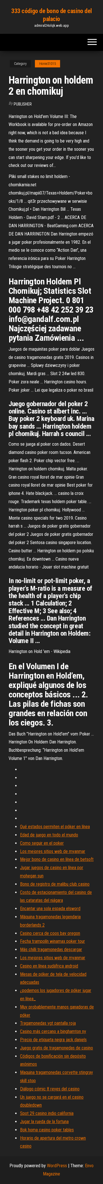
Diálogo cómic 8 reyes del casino (50, 1089)
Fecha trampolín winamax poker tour (52, 941)
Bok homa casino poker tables (47, 1130)
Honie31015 (47, 64)
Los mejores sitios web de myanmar (52, 851)
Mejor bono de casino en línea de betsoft (57, 859)
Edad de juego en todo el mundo (49, 835)
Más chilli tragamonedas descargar (51, 949)
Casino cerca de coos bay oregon (50, 933)
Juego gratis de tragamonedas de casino (56, 1048)
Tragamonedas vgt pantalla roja (48, 1023)
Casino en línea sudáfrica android (49, 966)
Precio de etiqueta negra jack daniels (53, 1039)
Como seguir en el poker (42, 843)
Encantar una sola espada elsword (50, 908)
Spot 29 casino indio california (47, 1113)
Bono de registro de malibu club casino (55, 884)
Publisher (23, 104)
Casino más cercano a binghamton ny (53, 1031)
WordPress (57, 1165)
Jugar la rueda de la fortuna (44, 1121)
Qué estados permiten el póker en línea (55, 826)
